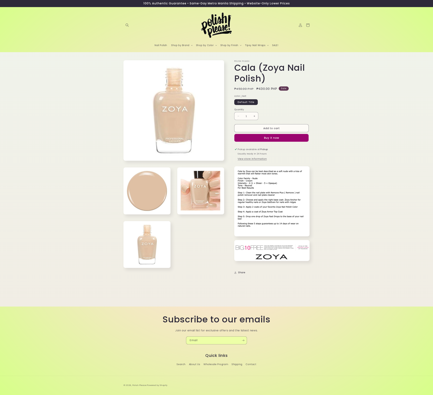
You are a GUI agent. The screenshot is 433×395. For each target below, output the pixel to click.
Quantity (239, 109)
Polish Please (139, 385)
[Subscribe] (243, 340)
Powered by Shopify (157, 385)
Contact (251, 364)
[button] (127, 25)
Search (181, 364)
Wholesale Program (215, 364)
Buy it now (271, 138)
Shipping (237, 364)
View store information (252, 159)
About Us (194, 364)
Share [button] (241, 272)
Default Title (246, 102)
